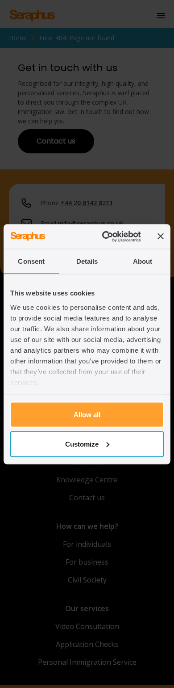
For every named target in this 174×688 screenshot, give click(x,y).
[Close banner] (160, 236)
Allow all (87, 414)
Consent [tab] (31, 261)
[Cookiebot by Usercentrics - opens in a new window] (105, 236)
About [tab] (143, 261)
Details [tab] (87, 261)
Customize (82, 443)
